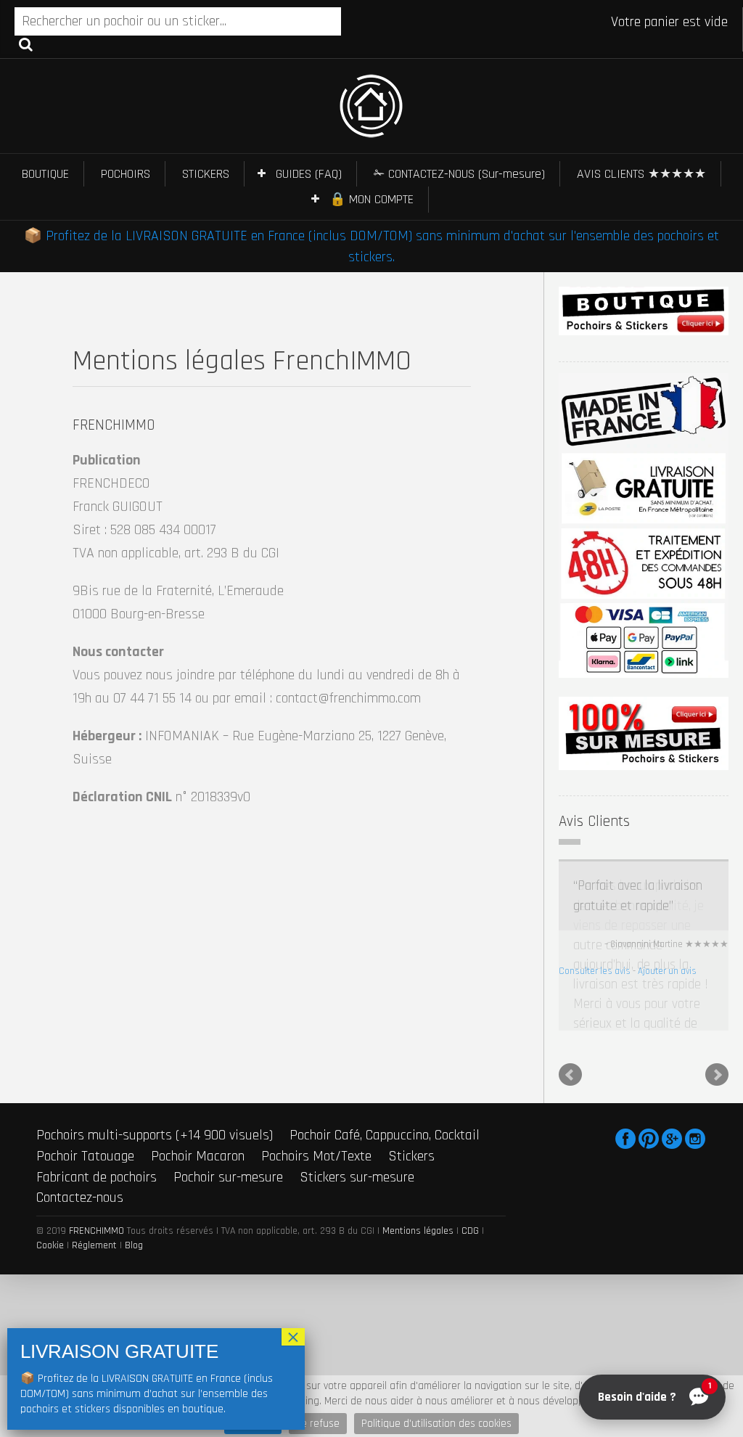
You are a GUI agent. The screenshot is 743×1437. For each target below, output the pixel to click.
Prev (570, 1021)
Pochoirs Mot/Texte (316, 1103)
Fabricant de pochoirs (96, 1123)
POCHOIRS (125, 173)
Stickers (411, 1103)
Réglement (94, 1192)
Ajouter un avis (667, 971)
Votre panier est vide (669, 21)
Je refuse (318, 1423)
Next (716, 1021)
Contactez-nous (79, 1144)
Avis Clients (594, 821)
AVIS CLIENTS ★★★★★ (641, 173)
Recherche (26, 44)
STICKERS (205, 173)
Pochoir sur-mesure (228, 1123)
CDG (470, 1177)
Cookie (50, 1192)
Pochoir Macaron (198, 1103)
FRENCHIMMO (96, 1177)
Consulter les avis (595, 971)
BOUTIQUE (45, 173)
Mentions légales (417, 1177)
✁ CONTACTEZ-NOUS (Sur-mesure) (459, 173)
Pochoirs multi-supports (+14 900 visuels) (154, 1082)
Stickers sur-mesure (357, 1123)
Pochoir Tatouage (85, 1103)
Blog (134, 1192)
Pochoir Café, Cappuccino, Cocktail (385, 1082)
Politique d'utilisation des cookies (436, 1423)
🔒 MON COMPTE (371, 199)
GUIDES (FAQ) (309, 173)
